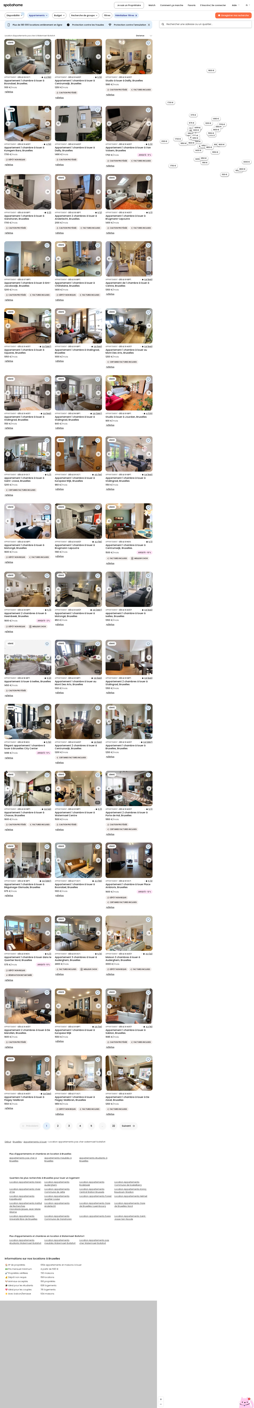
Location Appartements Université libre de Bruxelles (23, 1218)
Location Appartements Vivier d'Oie (24, 1191)
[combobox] (205, 24)
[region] (205, 713)
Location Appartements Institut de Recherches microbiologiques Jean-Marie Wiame (25, 1207)
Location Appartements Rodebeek (91, 1183)
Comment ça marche (171, 5)
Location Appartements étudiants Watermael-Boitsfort (25, 1242)
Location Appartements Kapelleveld (21, 1198)
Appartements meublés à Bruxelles (58, 1159)
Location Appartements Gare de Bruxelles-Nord (129, 1205)
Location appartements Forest (95, 1196)
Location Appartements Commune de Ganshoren (58, 1218)
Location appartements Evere (95, 1216)
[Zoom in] (160, 1399)
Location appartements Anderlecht (57, 1205)
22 (113, 1126)
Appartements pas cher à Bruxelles (23, 1159)
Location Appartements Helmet (130, 1196)
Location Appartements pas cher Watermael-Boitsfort (94, 1242)
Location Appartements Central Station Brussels (91, 1191)
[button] (236, 5)
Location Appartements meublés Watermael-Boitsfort (60, 1242)
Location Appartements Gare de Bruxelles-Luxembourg (94, 1205)
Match (152, 5)
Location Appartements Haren (25, 1182)
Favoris (191, 5)
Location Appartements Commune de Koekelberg (128, 1183)
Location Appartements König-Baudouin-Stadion (130, 1191)
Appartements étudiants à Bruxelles (93, 1159)
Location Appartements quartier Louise (56, 1198)
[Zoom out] (160, 1404)
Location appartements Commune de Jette (57, 1191)
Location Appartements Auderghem (56, 1183)
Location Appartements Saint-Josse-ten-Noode (130, 1218)
